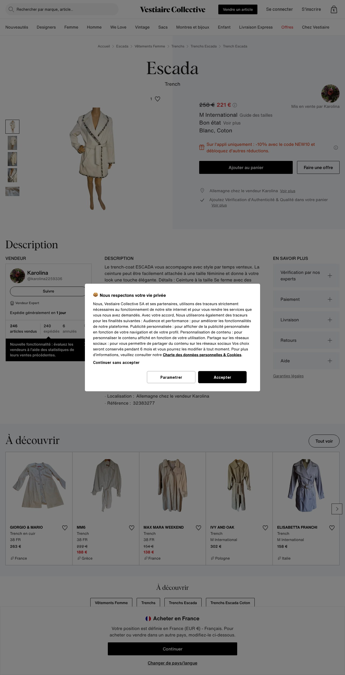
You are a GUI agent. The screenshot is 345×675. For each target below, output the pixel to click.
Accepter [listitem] (222, 377)
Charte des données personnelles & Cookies (202, 355)
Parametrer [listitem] (171, 377)
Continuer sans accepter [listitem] (116, 362)
